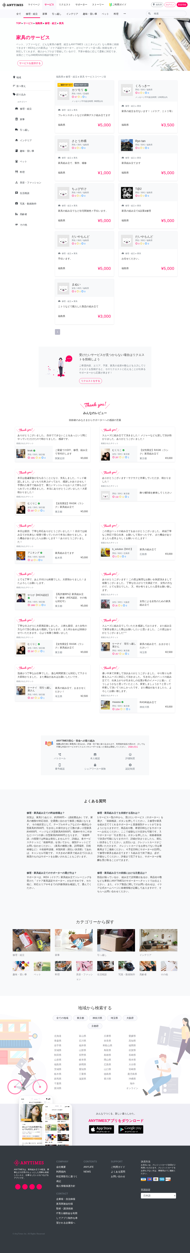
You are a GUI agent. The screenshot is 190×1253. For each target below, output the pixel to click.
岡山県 (107, 1059)
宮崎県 (132, 1069)
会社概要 (61, 1167)
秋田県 (57, 1055)
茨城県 (57, 1069)
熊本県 (132, 1059)
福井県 (82, 1045)
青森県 (57, 1040)
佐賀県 (132, 1050)
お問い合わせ (118, 1176)
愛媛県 (132, 1036)
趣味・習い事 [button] (90, 14)
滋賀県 (82, 1078)
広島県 (107, 1064)
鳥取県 (107, 1050)
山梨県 (82, 1050)
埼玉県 (114, 1018)
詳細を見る (133, 747)
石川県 (82, 1040)
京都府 (95, 1026)
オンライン (132, 1088)
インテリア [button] (72, 14)
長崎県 (132, 1055)
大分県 (132, 1064)
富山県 (82, 1036)
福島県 (57, 1064)
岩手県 (57, 1045)
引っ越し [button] (56, 14)
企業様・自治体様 (65, 1199)
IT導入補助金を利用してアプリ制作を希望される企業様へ (67, 1218)
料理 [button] (116, 14)
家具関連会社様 (64, 1204)
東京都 (80, 1018)
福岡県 (132, 1045)
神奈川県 (97, 1018)
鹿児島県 (132, 1074)
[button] (157, 4)
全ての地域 (62, 1018)
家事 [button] (44, 14)
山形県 (57, 1059)
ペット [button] (105, 14)
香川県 (107, 1078)
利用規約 (61, 1171)
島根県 (107, 1055)
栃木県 (57, 1074)
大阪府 (130, 1018)
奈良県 (107, 1040)
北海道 (57, 1036)
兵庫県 (107, 1036)
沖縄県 (132, 1078)
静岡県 (82, 1064)
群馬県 (57, 1078)
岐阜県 (82, 1059)
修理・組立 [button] (32, 14)
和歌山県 (107, 1045)
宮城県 (57, 1050)
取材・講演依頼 (64, 1208)
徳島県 (107, 1074)
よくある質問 (118, 1171)
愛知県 (82, 1069)
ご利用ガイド (118, 1167)
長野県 (82, 1055)
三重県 (82, 1074)
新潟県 (57, 1088)
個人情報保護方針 (65, 1186)
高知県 (132, 1040)
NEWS (87, 1171)
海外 (132, 1083)
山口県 (107, 1069)
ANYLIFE (89, 1167)
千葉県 (57, 1083)
